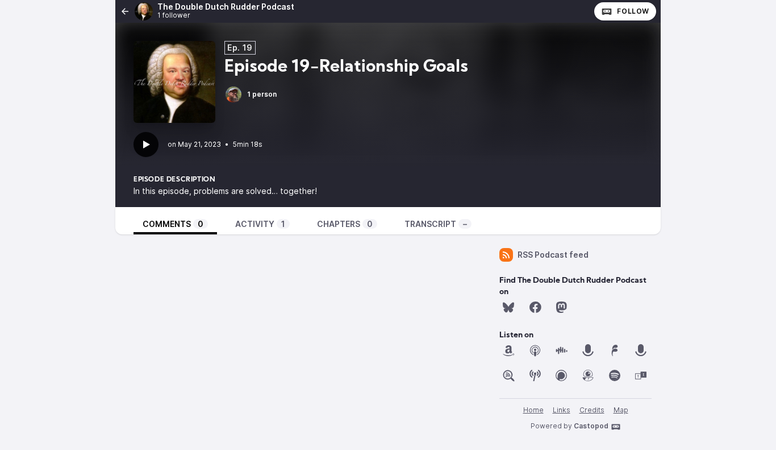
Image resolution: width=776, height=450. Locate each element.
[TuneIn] (641, 375)
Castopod (591, 426)
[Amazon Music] (508, 350)
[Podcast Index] (535, 375)
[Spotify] (615, 375)
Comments (173, 224)
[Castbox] (561, 350)
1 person (262, 94)
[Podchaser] (561, 375)
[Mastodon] (561, 307)
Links (561, 410)
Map (621, 410)
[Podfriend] (588, 375)
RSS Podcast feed (553, 254)
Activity (260, 224)
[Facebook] (535, 307)
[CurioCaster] (588, 350)
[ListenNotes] (508, 375)
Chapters (345, 224)
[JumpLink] (641, 350)
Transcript (435, 224)
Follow (633, 11)
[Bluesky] (508, 307)
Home (533, 410)
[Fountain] (615, 350)
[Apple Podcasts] (535, 350)
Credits (591, 410)
